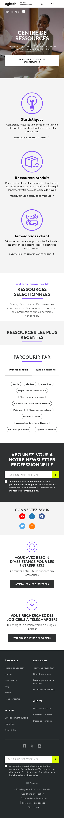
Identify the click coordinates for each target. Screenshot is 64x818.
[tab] (18, 368)
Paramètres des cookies (33, 802)
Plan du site (33, 807)
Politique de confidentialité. (24, 490)
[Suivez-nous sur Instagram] (39, 746)
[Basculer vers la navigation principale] (60, 3)
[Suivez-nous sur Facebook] (24, 746)
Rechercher (42, 4)
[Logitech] (20, 3)
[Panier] (52, 4)
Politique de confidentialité (23, 775)
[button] (15, 12)
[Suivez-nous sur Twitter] (32, 746)
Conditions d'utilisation (32, 793)
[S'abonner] (55, 474)
